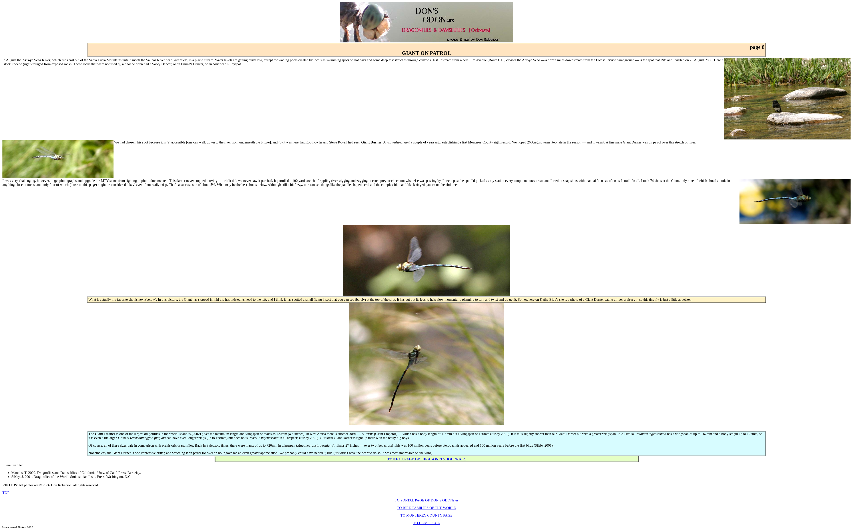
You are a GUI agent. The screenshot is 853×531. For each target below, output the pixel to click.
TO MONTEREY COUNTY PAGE (426, 515)
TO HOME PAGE (426, 523)
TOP (5, 493)
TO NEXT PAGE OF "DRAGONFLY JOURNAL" (426, 459)
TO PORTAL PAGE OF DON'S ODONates (426, 500)
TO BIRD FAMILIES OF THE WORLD (426, 508)
